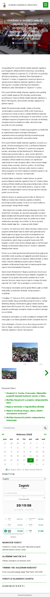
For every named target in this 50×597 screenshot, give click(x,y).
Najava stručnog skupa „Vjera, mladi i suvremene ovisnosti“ (24, 412)
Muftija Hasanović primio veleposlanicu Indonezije (25, 419)
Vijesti (35, 43)
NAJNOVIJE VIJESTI (11, 542)
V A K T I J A (8, 474)
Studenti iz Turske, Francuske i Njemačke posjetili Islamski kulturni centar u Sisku (26, 395)
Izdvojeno (19, 43)
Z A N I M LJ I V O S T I (13, 586)
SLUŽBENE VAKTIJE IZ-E (14, 556)
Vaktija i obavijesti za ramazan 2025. (16, 560)
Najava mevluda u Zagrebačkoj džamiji (25, 407)
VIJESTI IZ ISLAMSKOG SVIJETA (17, 579)
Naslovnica (28, 43)
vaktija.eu (13, 537)
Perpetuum (28, 595)
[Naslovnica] (5, 5)
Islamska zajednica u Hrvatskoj (22, 5)
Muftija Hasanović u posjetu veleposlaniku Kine (27, 401)
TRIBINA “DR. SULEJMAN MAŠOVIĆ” (19, 568)
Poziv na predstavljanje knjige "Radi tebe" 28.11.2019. (22, 572)
